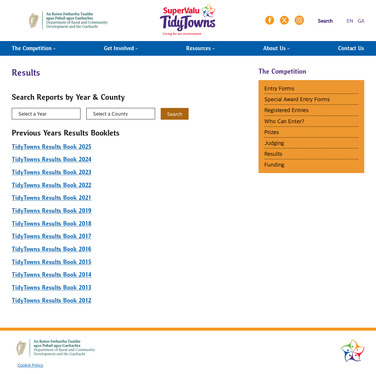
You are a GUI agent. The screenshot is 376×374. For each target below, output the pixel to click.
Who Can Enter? (284, 121)
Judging (274, 142)
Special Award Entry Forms (297, 99)
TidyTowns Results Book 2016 (51, 249)
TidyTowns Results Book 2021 (51, 198)
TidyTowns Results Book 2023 (51, 172)
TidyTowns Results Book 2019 (51, 211)
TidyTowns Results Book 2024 (51, 159)
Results (273, 153)
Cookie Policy (30, 365)
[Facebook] (269, 20)
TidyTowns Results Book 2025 (51, 147)
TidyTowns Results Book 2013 (51, 288)
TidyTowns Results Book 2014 (51, 275)
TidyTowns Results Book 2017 (51, 236)
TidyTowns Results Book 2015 (51, 262)
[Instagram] (299, 20)
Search (174, 114)
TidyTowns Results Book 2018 (51, 224)
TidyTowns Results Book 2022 (51, 185)
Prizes (271, 132)
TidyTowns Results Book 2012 (51, 300)
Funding (274, 164)
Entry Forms (279, 88)
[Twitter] (284, 20)
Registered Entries (286, 110)
